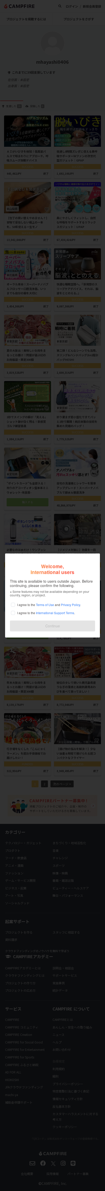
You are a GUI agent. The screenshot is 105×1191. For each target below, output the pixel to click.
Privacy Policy (70, 604)
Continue (52, 625)
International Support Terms (55, 613)
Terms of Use (45, 604)
